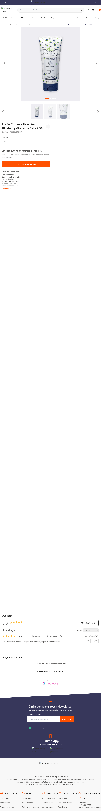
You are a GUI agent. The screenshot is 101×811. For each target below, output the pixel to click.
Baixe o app (62, 798)
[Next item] (95, 2)
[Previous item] (5, 2)
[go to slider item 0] (37, 111)
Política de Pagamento (30, 807)
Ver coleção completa (26, 164)
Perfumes (21, 25)
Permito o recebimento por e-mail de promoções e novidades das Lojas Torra (44, 728)
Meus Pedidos (27, 803)
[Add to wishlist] (48, 126)
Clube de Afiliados (65, 803)
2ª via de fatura (47, 803)
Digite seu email (35, 714)
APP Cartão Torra (48, 798)
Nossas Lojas (5, 803)
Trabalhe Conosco (7, 807)
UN (4, 142)
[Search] (81, 10)
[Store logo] (8, 10)
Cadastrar (67, 719)
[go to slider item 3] (55, 98)
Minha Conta (27, 798)
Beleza (12, 25)
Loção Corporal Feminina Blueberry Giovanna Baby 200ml (71, 25)
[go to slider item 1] (50, 111)
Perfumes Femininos (36, 25)
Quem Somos (5, 798)
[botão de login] (93, 10)
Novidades (6, 18)
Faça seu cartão (48, 807)
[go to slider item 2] (63, 111)
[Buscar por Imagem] (77, 10)
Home (4, 25)
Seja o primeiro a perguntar (50, 671)
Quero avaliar (88, 623)
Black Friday (62, 807)
